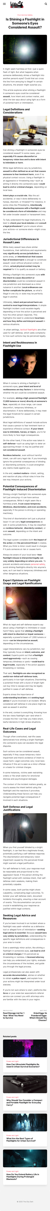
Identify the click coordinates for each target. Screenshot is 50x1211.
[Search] (46, 3)
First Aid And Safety (25, 15)
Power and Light (12, 1061)
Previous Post (13, 1014)
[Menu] (4, 4)
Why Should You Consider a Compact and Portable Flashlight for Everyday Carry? (24, 1102)
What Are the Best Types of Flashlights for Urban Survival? (21, 1139)
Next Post (38, 1015)
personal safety (38, 564)
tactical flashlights (28, 329)
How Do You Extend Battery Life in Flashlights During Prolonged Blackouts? (22, 1176)
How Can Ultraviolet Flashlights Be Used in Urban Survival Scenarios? (23, 1065)
